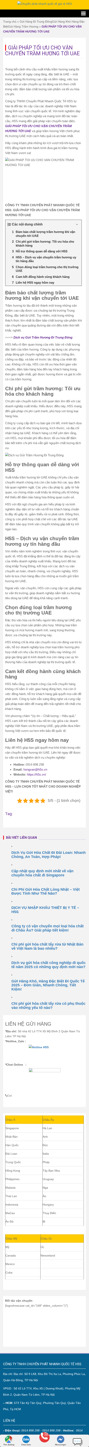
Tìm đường (8, 1444)
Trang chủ (9, 21)
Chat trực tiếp (77, 1440)
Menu (44, 13)
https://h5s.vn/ (36, 774)
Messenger (60, 1444)
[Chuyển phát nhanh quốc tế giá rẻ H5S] (44, 3)
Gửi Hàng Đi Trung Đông (36, 21)
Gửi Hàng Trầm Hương (23, 26)
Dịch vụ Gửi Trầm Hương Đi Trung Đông (42, 337)
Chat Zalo (26, 1444)
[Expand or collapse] (76, 224)
